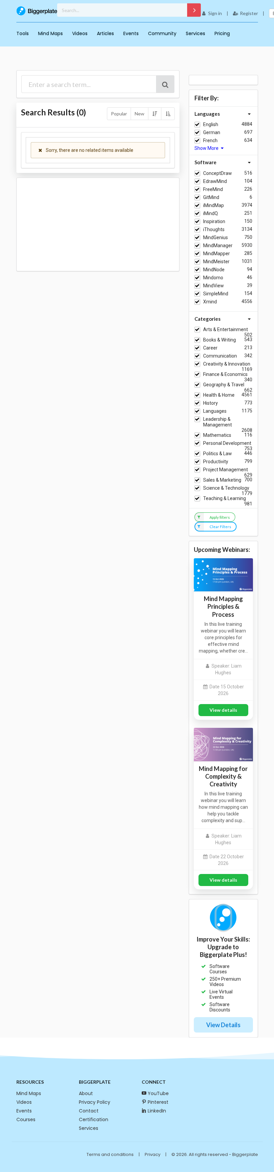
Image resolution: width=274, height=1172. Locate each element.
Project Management (225, 469)
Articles (105, 33)
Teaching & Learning (224, 498)
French (210, 140)
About (86, 1093)
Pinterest (158, 1102)
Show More (207, 148)
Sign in (215, 13)
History (210, 403)
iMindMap (213, 205)
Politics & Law (217, 453)
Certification (93, 1119)
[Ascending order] (167, 114)
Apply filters (220, 517)
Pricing (222, 33)
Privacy (152, 1154)
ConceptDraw (217, 173)
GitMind (211, 197)
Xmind (210, 301)
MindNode (214, 269)
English (210, 124)
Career (210, 348)
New (139, 113)
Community (162, 33)
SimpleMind (215, 293)
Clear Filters (220, 526)
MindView (213, 285)
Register (249, 13)
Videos (80, 33)
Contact (89, 1110)
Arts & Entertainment (225, 329)
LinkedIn (156, 1110)
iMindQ (210, 213)
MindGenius (215, 237)
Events (131, 33)
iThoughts (214, 229)
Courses (25, 1119)
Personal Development (227, 443)
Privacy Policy (94, 1102)
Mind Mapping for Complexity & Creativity (223, 776)
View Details (223, 1025)
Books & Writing (219, 340)
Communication (220, 356)
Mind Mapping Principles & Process (223, 606)
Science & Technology (226, 488)
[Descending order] (154, 114)
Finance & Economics (225, 374)
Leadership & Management (217, 421)
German (211, 132)
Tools (22, 33)
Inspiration (214, 221)
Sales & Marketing (222, 480)
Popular (119, 113)
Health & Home (219, 395)
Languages (215, 411)
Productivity (215, 461)
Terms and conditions (110, 1154)
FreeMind (213, 189)
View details (223, 710)
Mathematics (217, 435)
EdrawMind (215, 181)
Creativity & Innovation (226, 364)
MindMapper (216, 253)
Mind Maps (50, 33)
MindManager (218, 245)
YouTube (158, 1093)
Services (195, 33)
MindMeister (216, 261)
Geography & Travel (223, 384)
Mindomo (213, 277)
